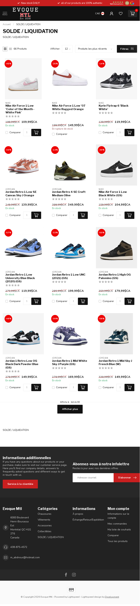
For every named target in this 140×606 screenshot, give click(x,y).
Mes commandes (117, 523)
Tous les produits (118, 541)
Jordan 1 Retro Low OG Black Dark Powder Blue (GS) (21, 364)
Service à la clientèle (20, 484)
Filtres (124, 49)
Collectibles (44, 531)
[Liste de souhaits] (121, 13)
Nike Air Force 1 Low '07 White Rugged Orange (68, 107)
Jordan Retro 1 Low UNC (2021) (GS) (68, 276)
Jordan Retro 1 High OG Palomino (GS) (115, 276)
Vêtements (44, 519)
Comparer (15, 132)
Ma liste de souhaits (119, 529)
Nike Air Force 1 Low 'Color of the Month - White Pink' (19, 109)
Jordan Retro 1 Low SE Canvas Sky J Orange (21, 193)
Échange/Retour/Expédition (87, 519)
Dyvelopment (112, 596)
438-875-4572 (18, 547)
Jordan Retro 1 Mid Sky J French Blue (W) (115, 362)
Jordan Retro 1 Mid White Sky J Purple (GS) (69, 362)
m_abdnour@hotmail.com (25, 557)
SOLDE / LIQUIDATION (28, 24)
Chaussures (44, 514)
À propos (78, 514)
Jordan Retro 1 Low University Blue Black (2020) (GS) (20, 278)
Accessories (45, 525)
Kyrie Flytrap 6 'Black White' (113, 107)
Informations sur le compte (118, 516)
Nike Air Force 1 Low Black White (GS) (113, 193)
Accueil (7, 24)
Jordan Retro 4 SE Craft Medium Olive (69, 193)
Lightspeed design (91, 596)
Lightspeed (74, 596)
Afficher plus (70, 409)
